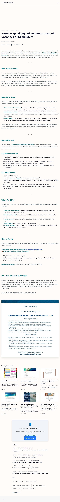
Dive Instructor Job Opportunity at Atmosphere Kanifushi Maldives (49, 381)
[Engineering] (36, 471)
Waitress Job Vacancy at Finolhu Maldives (25, 457)
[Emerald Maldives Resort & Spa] (26, 471)
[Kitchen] (21, 448)
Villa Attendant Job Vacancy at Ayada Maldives (27, 467)
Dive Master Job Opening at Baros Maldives (9, 405)
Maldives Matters (8, 2)
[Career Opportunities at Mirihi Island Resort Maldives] (30, 373)
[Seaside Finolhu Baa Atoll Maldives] (35, 455)
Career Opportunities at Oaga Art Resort (9, 380)
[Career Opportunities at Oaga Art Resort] (10, 373)
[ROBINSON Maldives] (28, 448)
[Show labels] (16, 492)
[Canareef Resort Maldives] (25, 460)
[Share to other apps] (22, 45)
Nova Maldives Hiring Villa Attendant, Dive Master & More (49, 405)
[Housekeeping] (29, 465)
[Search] (58, 3)
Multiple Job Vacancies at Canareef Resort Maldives (28, 462)
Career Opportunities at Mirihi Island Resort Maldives (29, 380)
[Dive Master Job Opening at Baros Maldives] (10, 397)
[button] (7, 45)
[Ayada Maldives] (22, 465)
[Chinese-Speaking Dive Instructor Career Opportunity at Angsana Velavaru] (30, 397)
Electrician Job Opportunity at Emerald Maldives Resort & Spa (31, 473)
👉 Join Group (30, 438)
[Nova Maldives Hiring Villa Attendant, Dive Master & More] (49, 397)
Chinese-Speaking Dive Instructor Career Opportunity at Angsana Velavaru (29, 405)
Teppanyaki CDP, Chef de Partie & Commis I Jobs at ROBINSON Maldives (31, 450)
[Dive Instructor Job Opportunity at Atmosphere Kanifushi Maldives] (49, 373)
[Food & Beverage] (23, 455)
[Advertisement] (30, 17)
